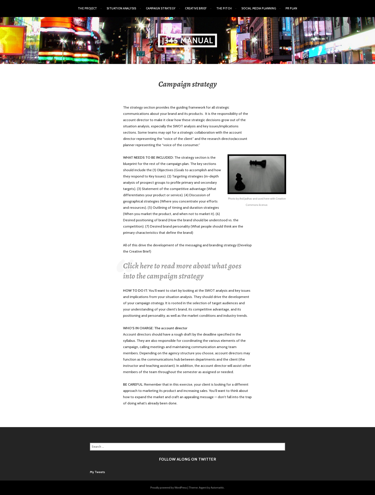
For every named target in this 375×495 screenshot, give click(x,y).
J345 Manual (187, 40)
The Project (87, 8)
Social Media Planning (258, 8)
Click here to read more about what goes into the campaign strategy (182, 270)
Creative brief (196, 8)
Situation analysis (121, 8)
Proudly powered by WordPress (168, 487)
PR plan (291, 8)
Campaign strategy (161, 8)
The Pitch (224, 8)
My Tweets (97, 472)
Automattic (217, 487)
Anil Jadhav (245, 198)
